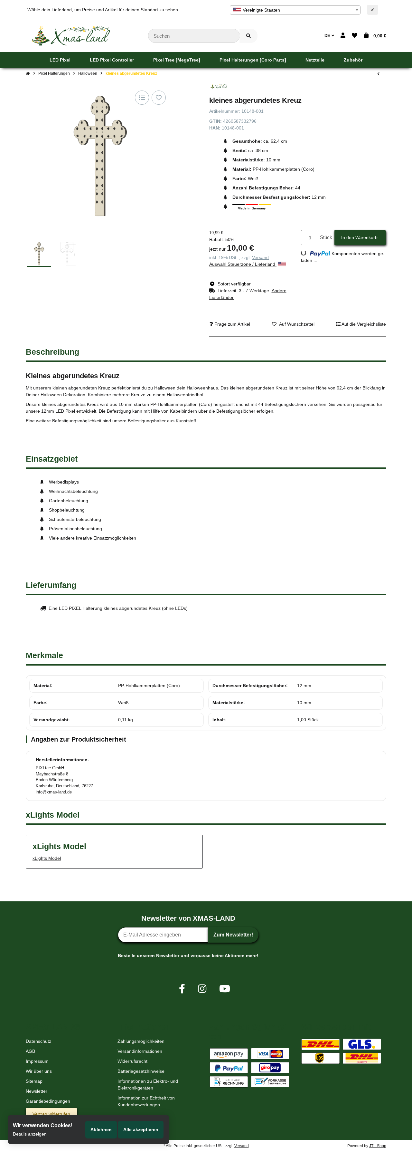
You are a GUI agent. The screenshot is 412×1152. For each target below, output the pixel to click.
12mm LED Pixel (58, 411)
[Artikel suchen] (248, 36)
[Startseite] (28, 73)
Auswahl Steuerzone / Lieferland (242, 264)
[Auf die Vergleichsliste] (142, 98)
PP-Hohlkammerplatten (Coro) (149, 685)
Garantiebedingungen (48, 1101)
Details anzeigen (30, 1134)
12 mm (304, 685)
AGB (30, 1051)
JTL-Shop (377, 1146)
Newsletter (36, 1091)
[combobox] (295, 9)
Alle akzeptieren (140, 1129)
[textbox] (295, 10)
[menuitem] (60, 60)
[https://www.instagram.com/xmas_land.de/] (202, 989)
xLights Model (47, 858)
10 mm (304, 702)
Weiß (123, 702)
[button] (343, 36)
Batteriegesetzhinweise (140, 1071)
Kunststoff (186, 420)
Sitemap (34, 1081)
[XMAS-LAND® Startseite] (71, 35)
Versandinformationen (139, 1051)
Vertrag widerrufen (51, 1114)
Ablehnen (101, 1129)
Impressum (37, 1061)
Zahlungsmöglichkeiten (140, 1041)
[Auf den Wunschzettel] (159, 98)
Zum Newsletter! (233, 934)
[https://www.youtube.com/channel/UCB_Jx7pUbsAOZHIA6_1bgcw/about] (225, 989)
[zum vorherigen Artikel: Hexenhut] (378, 74)
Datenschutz (38, 1041)
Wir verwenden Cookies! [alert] (42, 1125)
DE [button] (328, 35)
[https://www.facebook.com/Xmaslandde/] (182, 989)
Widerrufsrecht (132, 1061)
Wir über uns (39, 1071)
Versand (260, 257)
